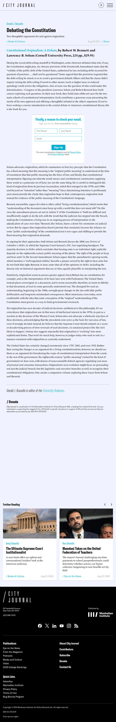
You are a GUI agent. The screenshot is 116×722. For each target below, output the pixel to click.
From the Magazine (13, 652)
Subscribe (65, 655)
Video (6, 663)
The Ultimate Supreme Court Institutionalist (24, 550)
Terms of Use (10, 692)
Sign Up (58, 147)
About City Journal (69, 643)
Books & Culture (16, 576)
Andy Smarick (12, 543)
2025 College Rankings (15, 667)
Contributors (66, 649)
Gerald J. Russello (15, 24)
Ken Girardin (68, 543)
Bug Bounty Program (13, 696)
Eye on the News (72, 576)
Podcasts (8, 655)
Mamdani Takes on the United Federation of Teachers (82, 550)
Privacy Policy (75, 152)
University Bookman (53, 390)
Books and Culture (12, 659)
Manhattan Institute (13, 685)
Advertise (8, 681)
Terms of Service (57, 154)
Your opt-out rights (10, 716)
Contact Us (65, 667)
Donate (13, 401)
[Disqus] (58, 456)
